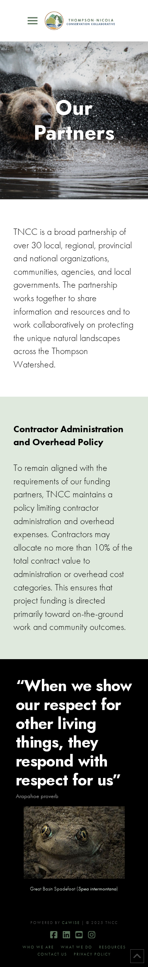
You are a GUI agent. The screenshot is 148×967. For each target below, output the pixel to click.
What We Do (76, 947)
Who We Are (38, 947)
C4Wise (71, 922)
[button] (32, 21)
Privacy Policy (92, 954)
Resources (112, 947)
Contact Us (52, 954)
